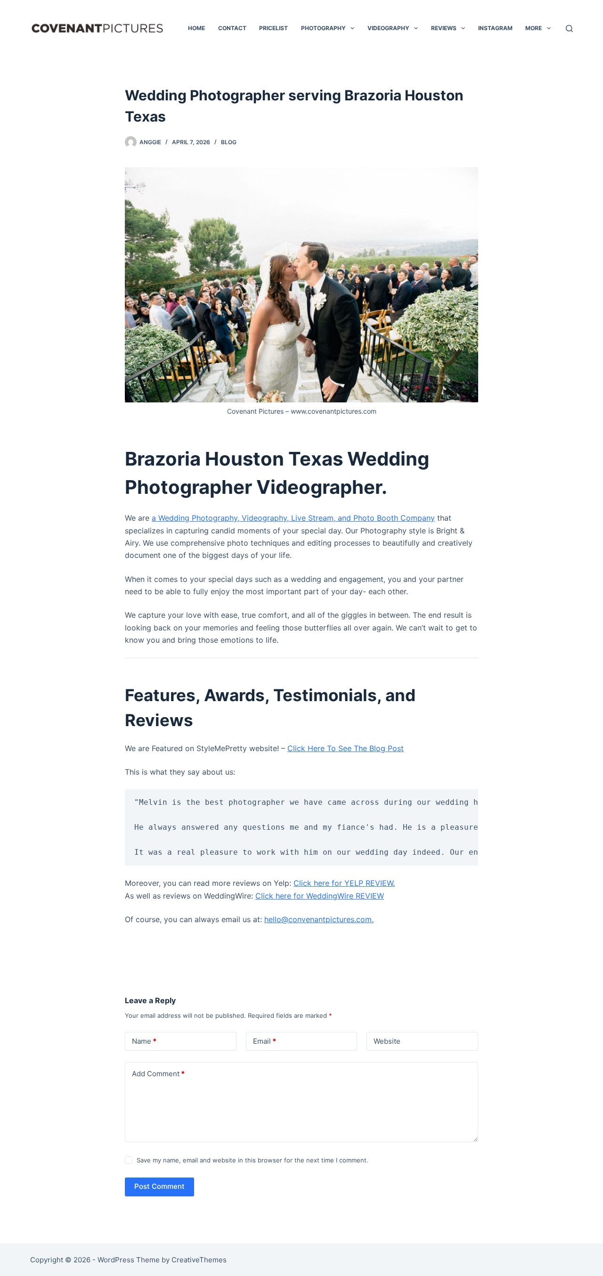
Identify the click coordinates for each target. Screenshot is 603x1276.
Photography (323, 28)
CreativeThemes (199, 1259)
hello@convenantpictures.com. (319, 919)
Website (387, 1041)
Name (144, 1041)
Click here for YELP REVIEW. (344, 883)
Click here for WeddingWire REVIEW (319, 895)
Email (264, 1041)
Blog (228, 142)
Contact (232, 28)
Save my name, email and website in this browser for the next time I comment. (252, 1160)
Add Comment (158, 1073)
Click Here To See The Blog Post (345, 748)
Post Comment (159, 1186)
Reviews (443, 28)
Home (196, 28)
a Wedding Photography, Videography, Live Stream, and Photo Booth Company (293, 518)
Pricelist (273, 28)
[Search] (569, 28)
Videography (388, 28)
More (533, 28)
